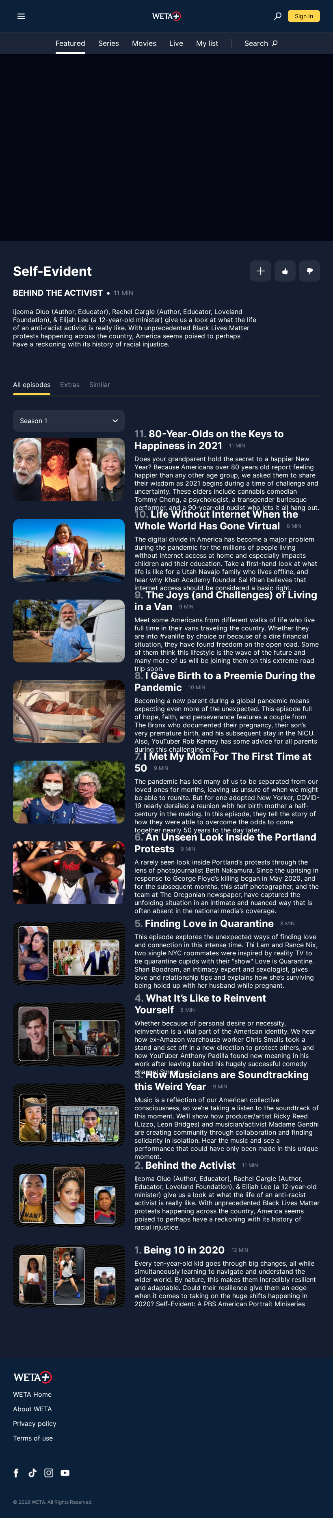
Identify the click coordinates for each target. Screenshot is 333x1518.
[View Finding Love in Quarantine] (69, 953)
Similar (99, 385)
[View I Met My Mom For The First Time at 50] (69, 792)
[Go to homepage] (167, 16)
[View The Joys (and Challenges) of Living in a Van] (69, 631)
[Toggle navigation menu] (21, 16)
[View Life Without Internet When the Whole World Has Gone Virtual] (69, 550)
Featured (70, 43)
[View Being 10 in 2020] (69, 1276)
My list (207, 43)
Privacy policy (34, 1423)
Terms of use (33, 1438)
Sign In (304, 16)
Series (108, 43)
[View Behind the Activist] (69, 1195)
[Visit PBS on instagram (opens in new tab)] (49, 1473)
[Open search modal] (278, 16)
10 (140, 514)
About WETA (32, 1409)
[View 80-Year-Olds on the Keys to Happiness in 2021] (69, 469)
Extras (70, 385)
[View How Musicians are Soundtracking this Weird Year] (69, 1115)
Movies (144, 43)
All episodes (31, 385)
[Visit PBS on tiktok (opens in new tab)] (32, 1473)
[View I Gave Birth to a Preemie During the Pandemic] (69, 711)
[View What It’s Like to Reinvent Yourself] (69, 1034)
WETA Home (32, 1394)
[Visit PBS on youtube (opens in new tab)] (65, 1473)
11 (139, 434)
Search (256, 43)
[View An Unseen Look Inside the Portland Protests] (69, 872)
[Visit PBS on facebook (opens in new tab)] (16, 1473)
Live (176, 43)
